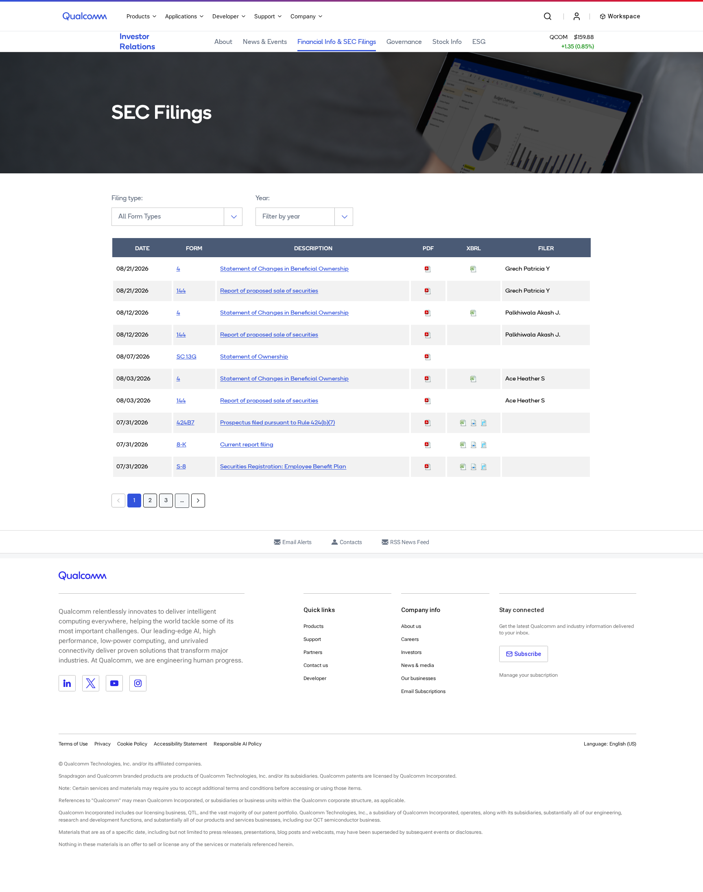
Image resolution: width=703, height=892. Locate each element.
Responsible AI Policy (238, 744)
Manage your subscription (528, 675)
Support (312, 639)
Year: (262, 198)
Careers (410, 639)
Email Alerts (297, 542)
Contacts (351, 542)
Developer (314, 678)
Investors (411, 652)
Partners (312, 652)
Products (313, 626)
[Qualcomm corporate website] (85, 16)
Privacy (102, 744)
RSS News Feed (409, 542)
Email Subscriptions (423, 691)
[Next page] (198, 500)
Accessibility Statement (180, 744)
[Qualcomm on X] (90, 683)
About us (411, 626)
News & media (417, 665)
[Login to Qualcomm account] (577, 16)
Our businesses (418, 678)
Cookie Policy (132, 744)
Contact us (315, 665)
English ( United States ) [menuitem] (599, 764)
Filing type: (127, 198)
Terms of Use (73, 744)
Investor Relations (137, 41)
